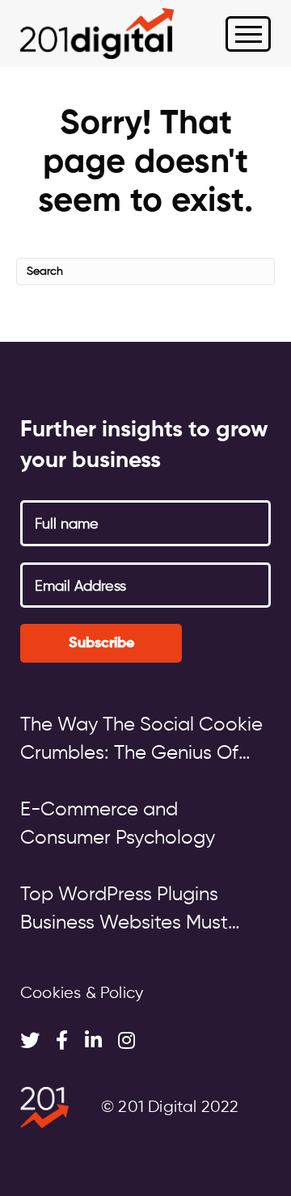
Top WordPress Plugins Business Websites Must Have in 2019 (124, 911)
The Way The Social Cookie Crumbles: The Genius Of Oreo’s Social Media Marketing (141, 741)
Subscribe (101, 643)
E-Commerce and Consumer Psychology (117, 824)
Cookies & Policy (81, 993)
